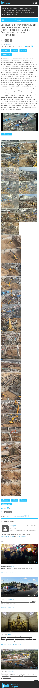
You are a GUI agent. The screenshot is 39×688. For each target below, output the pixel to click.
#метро (23, 50)
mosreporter (13, 526)
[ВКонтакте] (6, 40)
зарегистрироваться (7, 536)
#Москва (5, 50)
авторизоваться (21, 536)
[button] (19, 122)
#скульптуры (17, 644)
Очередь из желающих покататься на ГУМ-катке (16, 568)
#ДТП (14, 607)
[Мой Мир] (11, 40)
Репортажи (13, 8)
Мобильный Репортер (6, 2)
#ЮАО (15, 50)
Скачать (6, 134)
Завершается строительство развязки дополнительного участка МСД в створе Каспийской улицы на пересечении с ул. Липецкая (19, 676)
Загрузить (19, 20)
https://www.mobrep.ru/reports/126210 (17, 516)
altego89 (8, 44)
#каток (14, 572)
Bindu (12, 566)
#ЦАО (3, 572)
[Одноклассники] (8, 40)
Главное (5, 8)
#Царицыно (6, 54)
